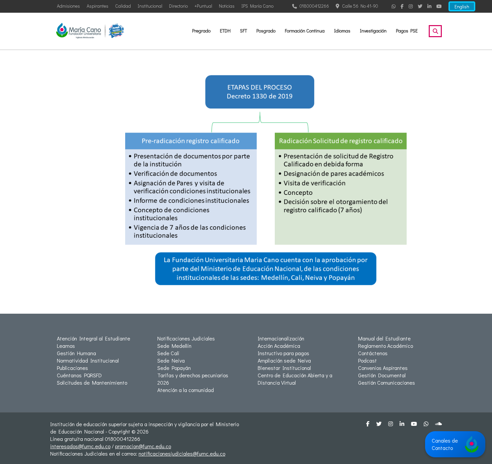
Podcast (367, 360)
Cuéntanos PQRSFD (79, 375)
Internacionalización (281, 338)
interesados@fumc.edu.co (80, 446)
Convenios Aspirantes (383, 367)
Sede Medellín (174, 345)
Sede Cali (168, 353)
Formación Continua (305, 30)
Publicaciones (72, 367)
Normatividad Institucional (88, 360)
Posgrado (265, 30)
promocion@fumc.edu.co (143, 446)
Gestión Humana (76, 353)
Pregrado (201, 30)
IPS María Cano (257, 6)
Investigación (373, 30)
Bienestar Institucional (284, 367)
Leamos (66, 345)
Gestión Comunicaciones (386, 382)
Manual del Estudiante (384, 338)
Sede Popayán (174, 367)
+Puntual (203, 6)
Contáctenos (373, 353)
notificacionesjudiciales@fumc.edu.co (182, 453)
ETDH (225, 30)
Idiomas (342, 30)
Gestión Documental (382, 375)
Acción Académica (279, 345)
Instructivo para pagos (283, 353)
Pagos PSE (407, 30)
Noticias (227, 6)
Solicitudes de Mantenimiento (92, 382)
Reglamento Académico (385, 345)
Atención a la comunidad (185, 389)
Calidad (123, 6)
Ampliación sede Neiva (284, 360)
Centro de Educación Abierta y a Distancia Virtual (295, 379)
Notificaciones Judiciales (186, 338)
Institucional (150, 6)
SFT (243, 30)
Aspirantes (97, 6)
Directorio (178, 6)
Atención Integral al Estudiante (93, 338)
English (462, 6)
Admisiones (68, 6)
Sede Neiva (171, 360)
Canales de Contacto (445, 444)
